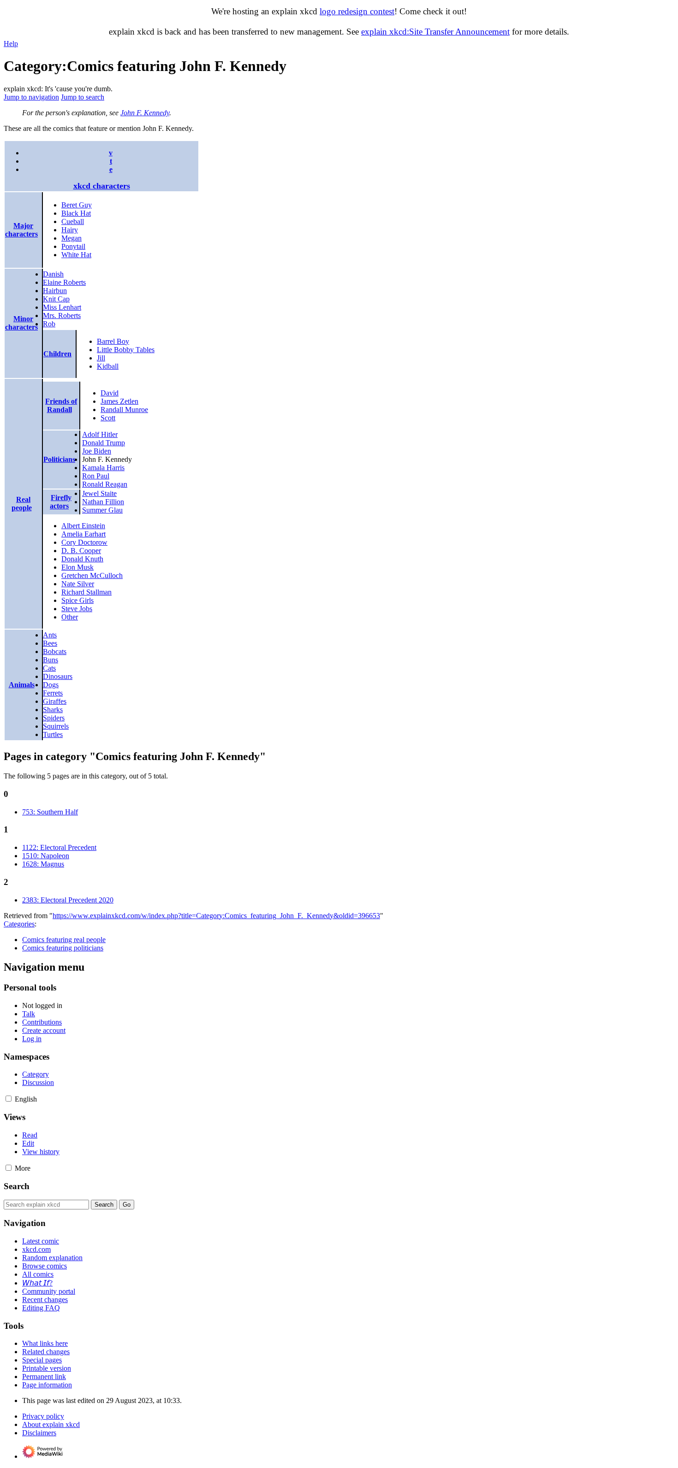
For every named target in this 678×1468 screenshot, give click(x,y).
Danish (53, 274)
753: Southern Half (50, 812)
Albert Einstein (83, 526)
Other (69, 617)
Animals (22, 685)
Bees (50, 643)
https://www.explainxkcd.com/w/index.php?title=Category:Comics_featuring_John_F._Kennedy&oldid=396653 (216, 916)
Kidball (108, 366)
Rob (49, 324)
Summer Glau (102, 510)
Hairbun (55, 291)
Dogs (51, 685)
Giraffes (54, 701)
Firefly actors (60, 502)
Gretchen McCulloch (92, 575)
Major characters (21, 230)
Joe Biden (96, 451)
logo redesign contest (357, 11)
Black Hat (76, 213)
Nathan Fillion (103, 502)
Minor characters (21, 323)
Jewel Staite (99, 493)
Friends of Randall (61, 405)
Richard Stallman (86, 592)
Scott (108, 418)
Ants (50, 635)
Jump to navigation (31, 97)
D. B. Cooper (81, 550)
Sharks (53, 709)
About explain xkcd (51, 1424)
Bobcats (54, 651)
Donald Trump (103, 443)
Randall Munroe (124, 409)
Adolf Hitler (100, 434)
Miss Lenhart (62, 307)
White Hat (76, 255)
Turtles (53, 734)
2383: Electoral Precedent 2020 (67, 900)
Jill (101, 358)
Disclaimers (39, 1433)
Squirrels (56, 726)
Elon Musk (77, 567)
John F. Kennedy (144, 113)
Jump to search (82, 97)
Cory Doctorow (84, 542)
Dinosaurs (57, 676)
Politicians (59, 459)
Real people (22, 503)
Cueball (72, 221)
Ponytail (73, 246)
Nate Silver (77, 584)
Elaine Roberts (64, 282)
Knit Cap (56, 299)
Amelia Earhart (83, 534)
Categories (19, 924)
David (110, 393)
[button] (9, 1099)
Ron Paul (95, 476)
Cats (49, 668)
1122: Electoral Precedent (59, 847)
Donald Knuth (82, 559)
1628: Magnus (43, 864)
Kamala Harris (103, 468)
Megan (71, 238)
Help (11, 43)
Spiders (54, 718)
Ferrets (53, 693)
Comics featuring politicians (62, 948)
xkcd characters (101, 185)
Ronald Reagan (104, 484)
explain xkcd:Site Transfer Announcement (435, 31)
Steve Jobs (76, 609)
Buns (50, 660)
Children (57, 354)
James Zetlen (119, 401)
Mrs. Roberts (62, 315)
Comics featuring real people (64, 939)
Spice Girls (77, 600)
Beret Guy (76, 205)
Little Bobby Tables (126, 350)
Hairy (69, 230)
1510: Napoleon (45, 856)
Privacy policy (43, 1416)
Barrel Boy (113, 341)
